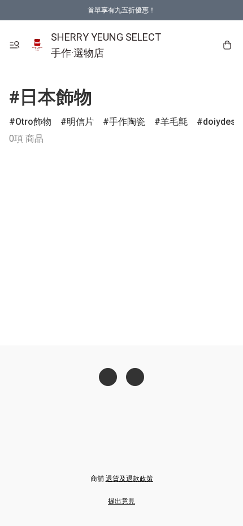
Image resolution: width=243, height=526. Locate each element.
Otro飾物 (33, 121)
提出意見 (121, 501)
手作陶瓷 (127, 121)
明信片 (80, 121)
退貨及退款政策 (129, 479)
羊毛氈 (174, 121)
